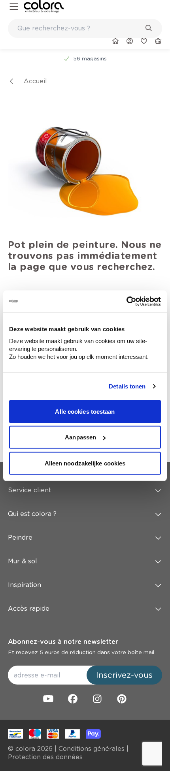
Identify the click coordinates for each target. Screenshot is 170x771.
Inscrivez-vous (124, 675)
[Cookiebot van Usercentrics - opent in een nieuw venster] (126, 301)
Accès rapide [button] (28, 608)
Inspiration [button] (24, 585)
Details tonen (127, 386)
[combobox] (85, 28)
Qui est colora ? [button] (32, 514)
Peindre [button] (20, 537)
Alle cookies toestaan (85, 411)
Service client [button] (29, 490)
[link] (44, 6)
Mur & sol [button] (22, 561)
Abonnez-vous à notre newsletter (63, 641)
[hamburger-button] (14, 6)
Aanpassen (80, 437)
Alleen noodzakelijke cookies (85, 463)
